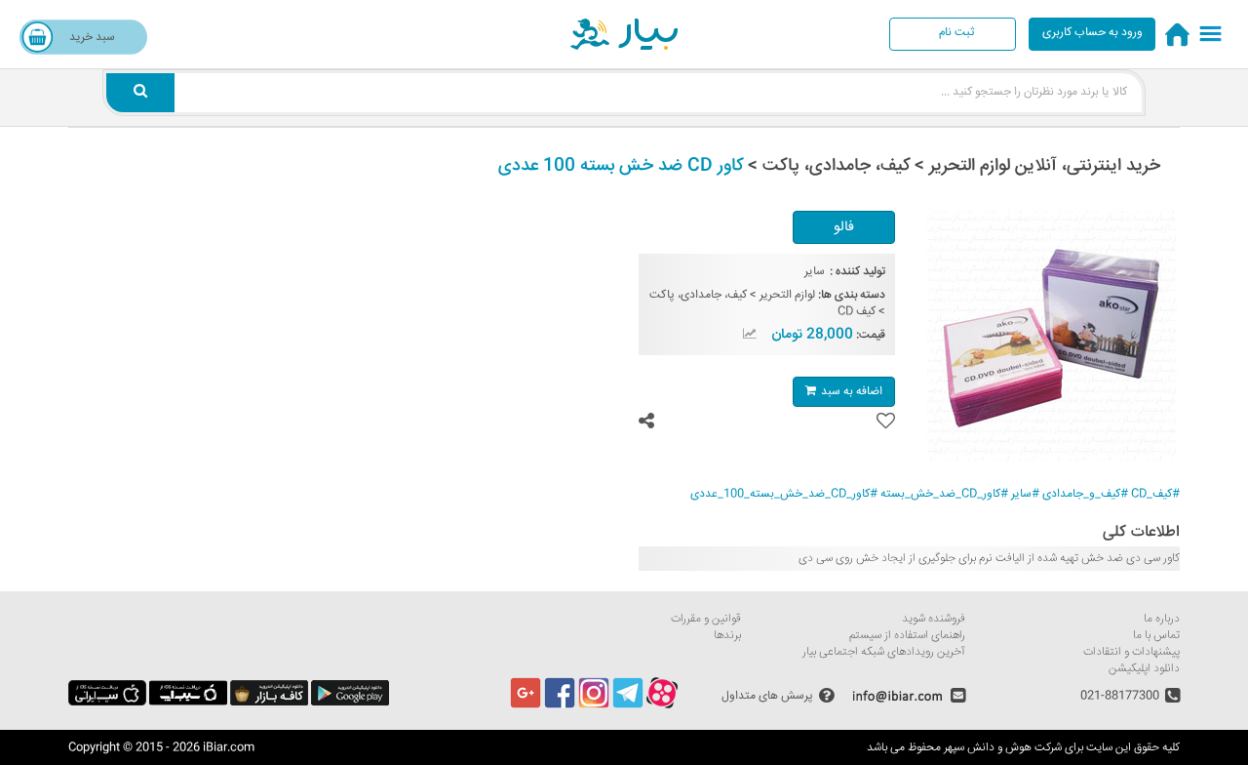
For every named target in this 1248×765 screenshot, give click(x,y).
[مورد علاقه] (886, 421)
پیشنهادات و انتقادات (1131, 652)
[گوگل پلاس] (525, 706)
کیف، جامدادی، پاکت (698, 295)
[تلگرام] (628, 706)
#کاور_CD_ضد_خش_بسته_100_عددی (784, 494)
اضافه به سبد (851, 391)
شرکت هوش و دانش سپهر (1003, 748)
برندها (727, 635)
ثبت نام (956, 32)
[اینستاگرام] (593, 706)
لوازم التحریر (787, 295)
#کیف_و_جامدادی (1085, 494)
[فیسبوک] (559, 706)
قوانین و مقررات (706, 619)
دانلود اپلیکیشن (1144, 669)
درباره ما (1162, 619)
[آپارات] (662, 706)
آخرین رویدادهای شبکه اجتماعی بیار (883, 652)
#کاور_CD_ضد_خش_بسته (944, 494)
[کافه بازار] (269, 703)
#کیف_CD (1155, 494)
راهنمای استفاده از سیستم (907, 635)
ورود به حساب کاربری (1092, 32)
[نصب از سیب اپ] (188, 703)
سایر (814, 271)
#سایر (1025, 494)
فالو (844, 227)
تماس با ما (1156, 635)
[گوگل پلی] (350, 703)
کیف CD (857, 311)
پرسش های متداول (767, 696)
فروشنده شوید (933, 619)
